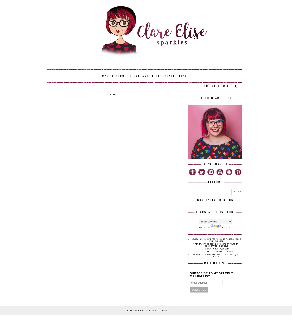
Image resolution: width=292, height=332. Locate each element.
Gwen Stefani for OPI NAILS (210, 252)
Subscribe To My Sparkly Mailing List (211, 275)
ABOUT (121, 75)
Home (114, 94)
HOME (104, 75)
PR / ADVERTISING (171, 75)
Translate (227, 228)
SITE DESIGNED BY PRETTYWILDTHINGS (146, 310)
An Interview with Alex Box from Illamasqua (215, 255)
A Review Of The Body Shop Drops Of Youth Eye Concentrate (216, 245)
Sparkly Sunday (210, 249)
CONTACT (141, 75)
